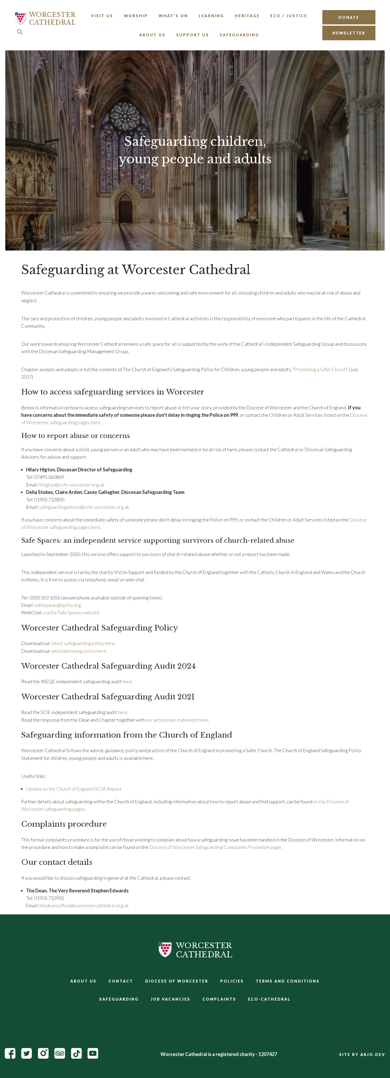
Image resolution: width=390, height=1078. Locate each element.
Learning (211, 16)
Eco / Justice (288, 16)
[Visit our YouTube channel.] (93, 1057)
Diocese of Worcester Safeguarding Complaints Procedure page (215, 847)
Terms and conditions (288, 981)
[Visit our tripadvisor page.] (59, 1057)
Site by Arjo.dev (362, 1054)
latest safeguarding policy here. (83, 643)
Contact (121, 981)
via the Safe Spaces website (71, 612)
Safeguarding (239, 35)
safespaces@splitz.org (57, 605)
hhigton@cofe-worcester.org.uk (71, 485)
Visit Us (102, 16)
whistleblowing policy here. (79, 651)
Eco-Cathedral (269, 999)
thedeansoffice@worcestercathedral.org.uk (84, 905)
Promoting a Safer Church (320, 369)
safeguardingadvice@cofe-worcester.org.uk (84, 507)
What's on (173, 16)
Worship (136, 16)
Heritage (247, 16)
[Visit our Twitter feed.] (26, 1057)
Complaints (219, 999)
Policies (232, 981)
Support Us (192, 35)
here (127, 681)
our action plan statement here (177, 720)
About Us (152, 35)
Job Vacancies (170, 999)
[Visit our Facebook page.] (10, 1057)
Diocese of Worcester (176, 981)
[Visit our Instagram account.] (43, 1057)
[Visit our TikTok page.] (76, 1057)
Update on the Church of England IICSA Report (74, 789)
